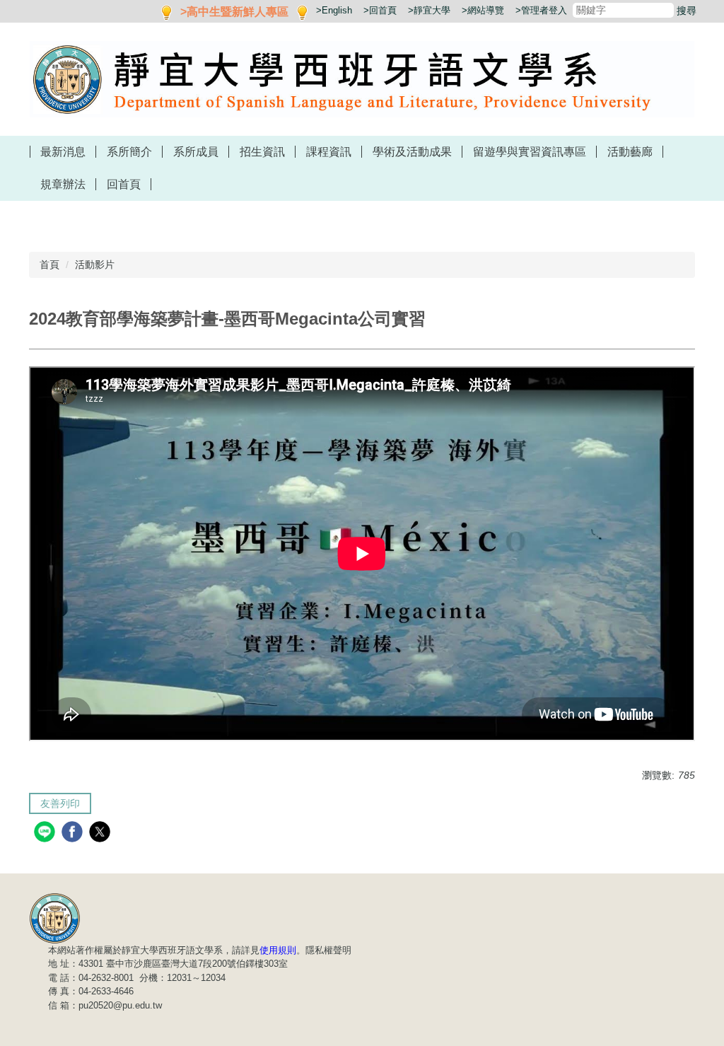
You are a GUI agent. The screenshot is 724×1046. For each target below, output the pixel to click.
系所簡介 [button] (129, 152)
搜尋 (686, 10)
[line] (46, 833)
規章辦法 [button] (63, 184)
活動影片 (95, 264)
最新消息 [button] (63, 152)
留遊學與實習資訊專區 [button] (529, 152)
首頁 (49, 264)
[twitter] (101, 833)
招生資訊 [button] (262, 152)
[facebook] (74, 833)
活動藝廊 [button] (630, 152)
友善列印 (60, 803)
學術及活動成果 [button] (412, 152)
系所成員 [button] (195, 152)
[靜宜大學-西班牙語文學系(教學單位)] (55, 917)
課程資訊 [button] (328, 152)
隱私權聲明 (328, 950)
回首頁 (124, 184)
